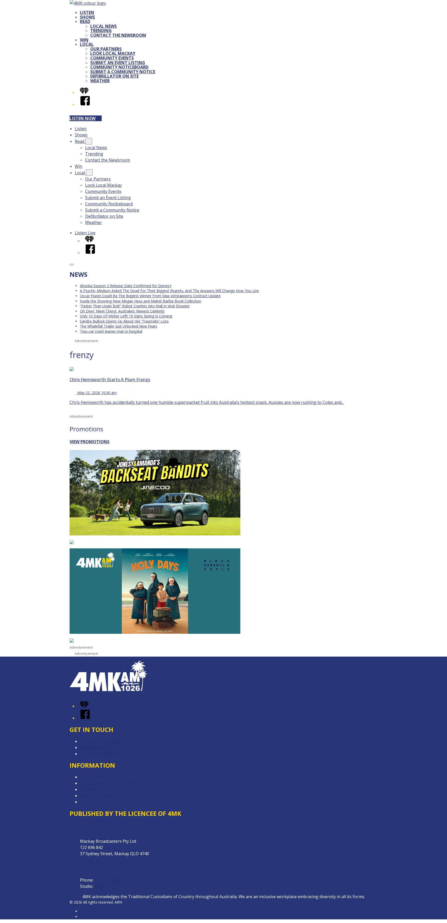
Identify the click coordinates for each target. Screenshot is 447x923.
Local (87, 44)
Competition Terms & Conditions (112, 783)
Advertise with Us (97, 747)
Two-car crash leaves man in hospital (111, 331)
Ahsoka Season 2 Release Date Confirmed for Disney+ (126, 285)
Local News (103, 26)
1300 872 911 (107, 886)
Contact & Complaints (101, 741)
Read (85, 21)
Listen (87, 12)
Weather (100, 81)
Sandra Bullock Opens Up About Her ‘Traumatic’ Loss (124, 321)
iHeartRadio (90, 916)
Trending (101, 30)
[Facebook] (85, 104)
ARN (83, 911)
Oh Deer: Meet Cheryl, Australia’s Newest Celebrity (122, 311)
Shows (87, 17)
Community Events (112, 58)
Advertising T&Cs (96, 789)
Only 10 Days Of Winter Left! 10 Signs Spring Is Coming (126, 316)
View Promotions (89, 442)
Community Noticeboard (119, 67)
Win (84, 40)
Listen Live (85, 233)
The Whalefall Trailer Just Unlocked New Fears (118, 326)
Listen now (82, 118)
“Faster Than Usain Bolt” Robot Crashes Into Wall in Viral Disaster (135, 305)
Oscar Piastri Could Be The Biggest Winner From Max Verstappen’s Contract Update (150, 295)
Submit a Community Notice (122, 72)
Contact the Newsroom (118, 35)
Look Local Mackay (112, 53)
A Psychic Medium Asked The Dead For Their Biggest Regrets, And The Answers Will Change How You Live (169, 290)
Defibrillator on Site (114, 76)
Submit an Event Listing (117, 63)
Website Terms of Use (101, 795)
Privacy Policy (93, 777)
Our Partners (106, 49)
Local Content (93, 802)
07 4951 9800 (107, 880)
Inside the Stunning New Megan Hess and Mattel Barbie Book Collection (140, 301)
